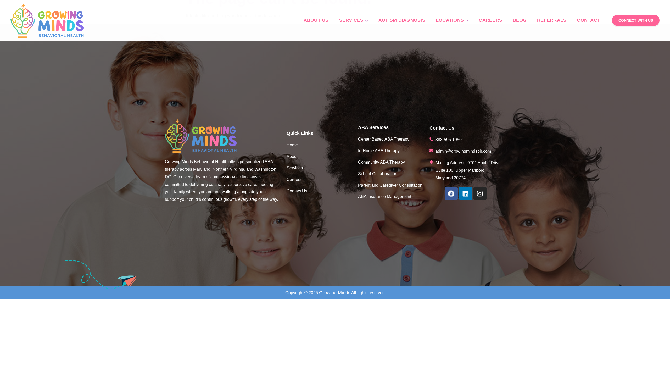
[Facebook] (451, 193)
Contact (588, 20)
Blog (520, 20)
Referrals (551, 20)
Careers (490, 20)
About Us (316, 20)
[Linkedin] (465, 193)
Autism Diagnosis (401, 20)
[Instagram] (480, 193)
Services (351, 20)
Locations (450, 20)
